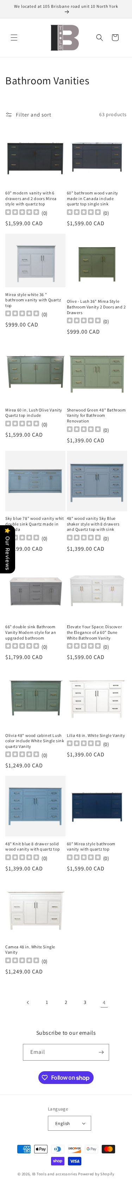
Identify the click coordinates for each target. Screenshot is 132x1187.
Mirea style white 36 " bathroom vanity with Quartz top (33, 300)
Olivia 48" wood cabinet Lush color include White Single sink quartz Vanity (34, 741)
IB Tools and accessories (55, 1173)
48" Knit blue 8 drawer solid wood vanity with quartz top (32, 846)
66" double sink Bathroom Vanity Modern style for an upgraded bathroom (30, 632)
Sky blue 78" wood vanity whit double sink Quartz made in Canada (34, 524)
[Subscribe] (101, 1052)
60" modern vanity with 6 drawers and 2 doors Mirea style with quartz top (31, 198)
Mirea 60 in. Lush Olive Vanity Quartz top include (33, 412)
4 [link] (104, 1002)
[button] (14, 37)
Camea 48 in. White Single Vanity (30, 949)
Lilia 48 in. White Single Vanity (96, 735)
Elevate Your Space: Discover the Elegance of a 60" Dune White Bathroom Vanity (94, 632)
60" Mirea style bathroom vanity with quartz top (91, 846)
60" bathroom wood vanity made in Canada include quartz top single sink (92, 198)
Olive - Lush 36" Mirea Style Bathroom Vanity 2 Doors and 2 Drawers (96, 307)
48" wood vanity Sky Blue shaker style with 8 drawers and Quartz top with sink (93, 524)
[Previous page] (28, 1002)
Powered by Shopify (96, 1173)
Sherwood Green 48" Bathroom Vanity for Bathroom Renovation (96, 415)
